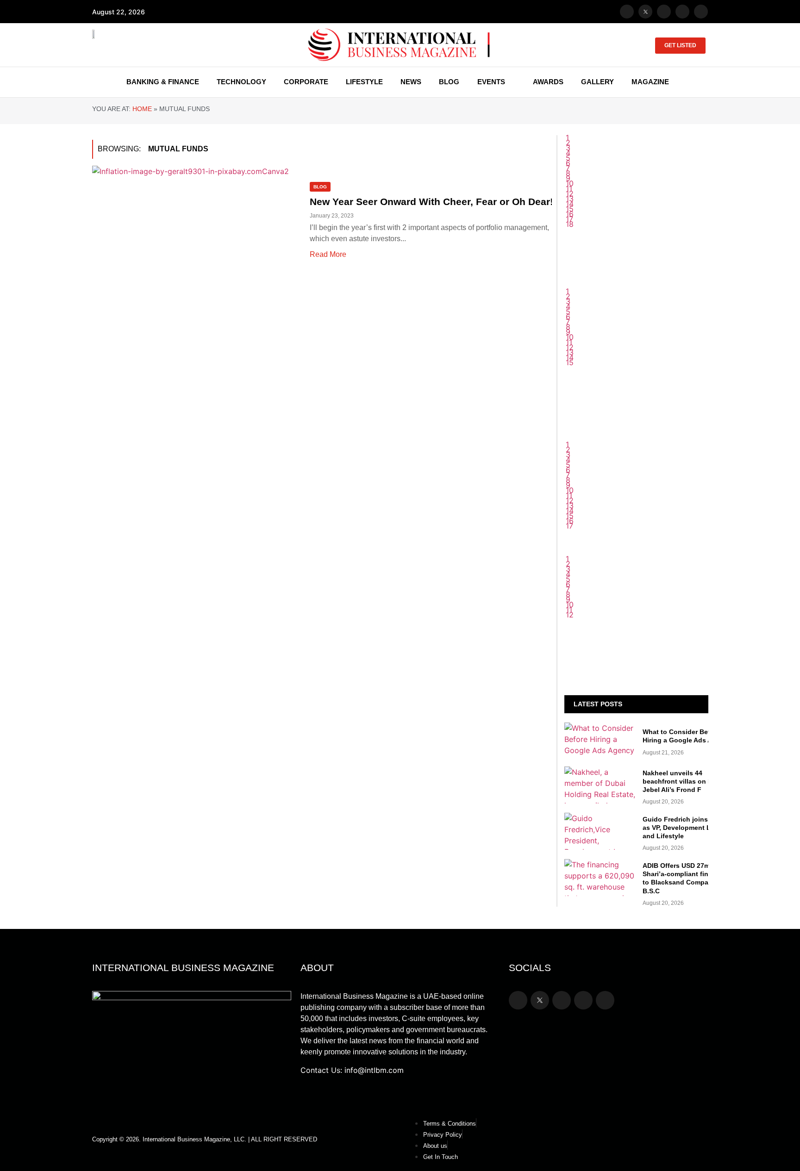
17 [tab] (569, 525)
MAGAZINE (650, 82)
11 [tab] (569, 495)
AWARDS (548, 82)
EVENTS (491, 82)
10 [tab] (570, 490)
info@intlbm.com (374, 1070)
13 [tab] (570, 505)
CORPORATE (306, 82)
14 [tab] (570, 510)
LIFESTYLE (364, 82)
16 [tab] (570, 520)
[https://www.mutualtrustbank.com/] (636, 446)
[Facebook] (627, 12)
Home (142, 108)
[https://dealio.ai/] (636, 361)
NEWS (410, 82)
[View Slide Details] (636, 465)
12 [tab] (570, 500)
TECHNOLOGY (241, 82)
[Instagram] (664, 12)
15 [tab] (570, 515)
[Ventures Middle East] (636, 621)
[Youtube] (682, 12)
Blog (320, 186)
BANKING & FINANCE (162, 82)
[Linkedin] (701, 12)
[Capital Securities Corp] (636, 293)
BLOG (449, 82)
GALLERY (597, 82)
